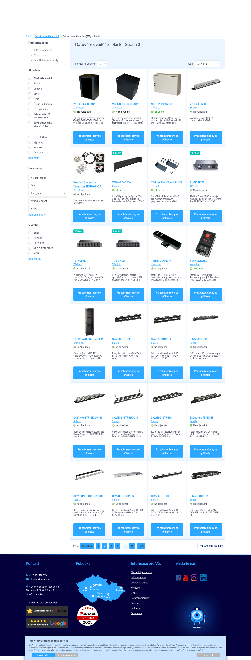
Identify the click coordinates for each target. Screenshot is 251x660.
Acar (36, 232)
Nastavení (208, 655)
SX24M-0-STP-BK (161, 417)
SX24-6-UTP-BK (160, 496)
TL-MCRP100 (197, 182)
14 (132, 545)
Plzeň (36, 98)
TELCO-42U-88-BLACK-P (88, 339)
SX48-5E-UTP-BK (161, 339)
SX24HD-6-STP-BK (123, 496)
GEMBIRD (38, 238)
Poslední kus (40, 137)
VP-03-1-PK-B (198, 104)
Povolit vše (43, 655)
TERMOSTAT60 (198, 260)
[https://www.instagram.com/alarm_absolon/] (194, 577)
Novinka (38, 147)
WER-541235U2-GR (162, 104)
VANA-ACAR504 (121, 182)
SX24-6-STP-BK (199, 496)
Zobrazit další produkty (211, 545)
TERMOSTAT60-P (161, 260)
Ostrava (38, 88)
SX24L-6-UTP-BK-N (201, 417)
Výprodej (38, 142)
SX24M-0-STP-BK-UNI (125, 417)
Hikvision (39, 243)
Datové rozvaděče (42, 49)
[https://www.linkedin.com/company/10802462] (203, 577)
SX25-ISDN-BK (198, 339)
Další (141, 545)
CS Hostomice (41, 109)
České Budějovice (43, 103)
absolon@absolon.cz (41, 579)
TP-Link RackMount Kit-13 (166, 182)
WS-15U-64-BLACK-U (85, 104)
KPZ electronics (43, 248)
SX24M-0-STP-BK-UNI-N (87, 417)
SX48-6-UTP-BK (121, 339)
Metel (37, 253)
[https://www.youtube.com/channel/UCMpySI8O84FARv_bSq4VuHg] (186, 578)
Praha (37, 83)
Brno (36, 93)
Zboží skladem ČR (43, 78)
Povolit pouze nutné (67, 655)
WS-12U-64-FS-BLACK (125, 104)
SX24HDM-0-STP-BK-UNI (88, 496)
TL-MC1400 (79, 260)
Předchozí (87, 545)
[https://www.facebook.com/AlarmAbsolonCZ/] (178, 578)
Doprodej (38, 152)
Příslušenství (40, 55)
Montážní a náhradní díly (45, 60)
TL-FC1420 (118, 260)
